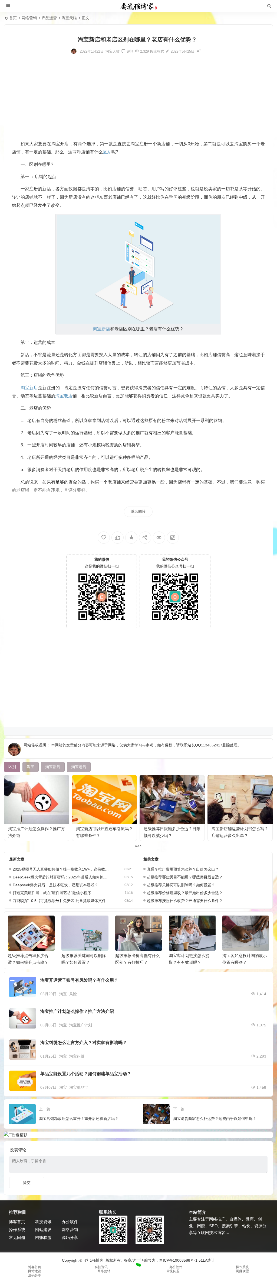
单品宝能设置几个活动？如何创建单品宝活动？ (85, 1073)
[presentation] (237, 924)
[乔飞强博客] (138, 6)
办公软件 (70, 1221)
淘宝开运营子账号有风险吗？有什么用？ (79, 980)
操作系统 (17, 1229)
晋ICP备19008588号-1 (178, 1260)
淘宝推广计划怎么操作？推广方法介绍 (77, 1011)
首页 (13, 18)
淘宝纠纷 (76, 1056)
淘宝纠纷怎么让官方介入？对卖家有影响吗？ (83, 1042)
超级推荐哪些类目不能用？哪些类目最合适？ (185, 877)
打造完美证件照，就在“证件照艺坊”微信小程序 (52, 893)
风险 (73, 994)
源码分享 (70, 1237)
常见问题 (17, 1237)
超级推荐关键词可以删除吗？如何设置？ (181, 885)
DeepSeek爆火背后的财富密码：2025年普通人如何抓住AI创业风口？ (62, 877)
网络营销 (29, 18)
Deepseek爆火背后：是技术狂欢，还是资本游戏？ (55, 885)
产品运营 (49, 18)
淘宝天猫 (69, 18)
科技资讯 (43, 1221)
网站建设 (43, 1229)
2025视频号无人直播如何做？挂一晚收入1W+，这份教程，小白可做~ (62, 869)
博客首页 (17, 1221)
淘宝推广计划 (80, 1025)
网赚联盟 (43, 1237)
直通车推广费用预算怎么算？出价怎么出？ (183, 869)
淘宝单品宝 (78, 1087)
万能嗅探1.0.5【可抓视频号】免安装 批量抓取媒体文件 (59, 900)
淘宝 (63, 994)
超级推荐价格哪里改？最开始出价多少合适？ (185, 893)
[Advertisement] (138, 96)
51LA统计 (207, 1260)
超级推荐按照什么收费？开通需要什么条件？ (185, 900)
